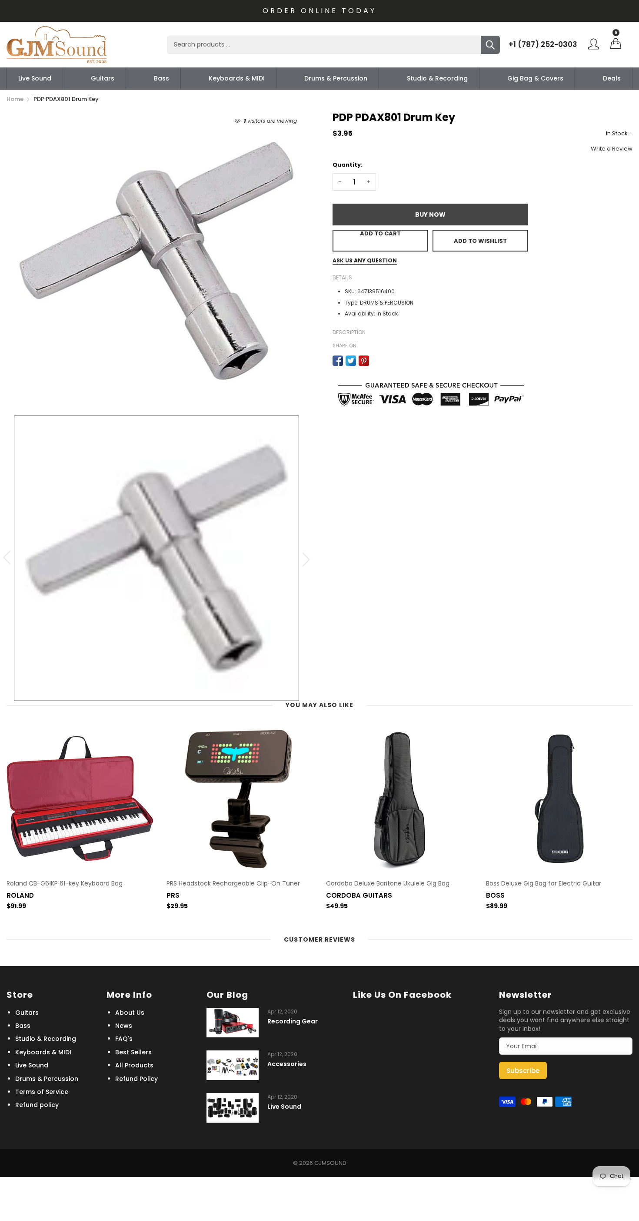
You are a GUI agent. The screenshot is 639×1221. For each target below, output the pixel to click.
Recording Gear (292, 1021)
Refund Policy (136, 1078)
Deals (612, 78)
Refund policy (37, 1104)
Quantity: (348, 165)
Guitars (102, 78)
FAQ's (124, 1038)
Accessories (286, 1064)
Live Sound (34, 78)
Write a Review (611, 148)
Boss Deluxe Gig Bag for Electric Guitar (543, 883)
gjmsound (330, 1163)
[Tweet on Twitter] (351, 361)
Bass (161, 78)
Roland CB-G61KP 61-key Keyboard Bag (65, 883)
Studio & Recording (437, 78)
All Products (134, 1065)
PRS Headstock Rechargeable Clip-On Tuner (233, 883)
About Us (129, 1012)
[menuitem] (35, 78)
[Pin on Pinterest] (364, 361)
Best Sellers (133, 1052)
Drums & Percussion (335, 78)
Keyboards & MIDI (237, 78)
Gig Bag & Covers (535, 78)
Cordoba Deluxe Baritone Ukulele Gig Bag (387, 883)
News (123, 1025)
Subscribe (522, 1070)
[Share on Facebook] (338, 361)
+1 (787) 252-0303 (543, 44)
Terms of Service (41, 1091)
